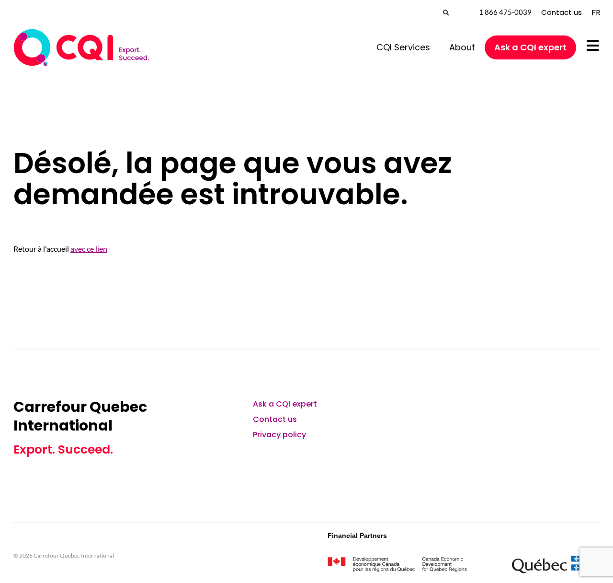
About (462, 47)
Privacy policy (279, 434)
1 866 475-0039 (505, 12)
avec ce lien (88, 248)
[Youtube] (537, 409)
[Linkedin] (511, 409)
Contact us (561, 12)
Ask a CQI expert (530, 47)
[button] (446, 13)
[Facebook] (562, 409)
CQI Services (403, 47)
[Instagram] (588, 409)
